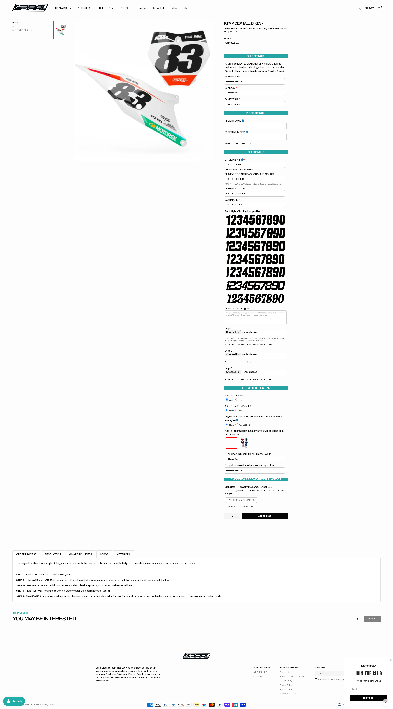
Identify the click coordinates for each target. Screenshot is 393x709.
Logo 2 (228, 350)
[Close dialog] (390, 660)
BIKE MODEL (232, 76)
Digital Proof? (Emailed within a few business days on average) (253, 418)
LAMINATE (231, 200)
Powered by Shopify (46, 705)
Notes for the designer (237, 308)
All (13, 26)
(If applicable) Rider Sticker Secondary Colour (249, 465)
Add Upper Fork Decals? (238, 406)
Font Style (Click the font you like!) (243, 211)
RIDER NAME (233, 120)
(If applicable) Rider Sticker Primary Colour (248, 454)
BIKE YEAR (231, 99)
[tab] (26, 554)
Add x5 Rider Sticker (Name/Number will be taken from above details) (254, 433)
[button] (369, 8)
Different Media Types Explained (239, 170)
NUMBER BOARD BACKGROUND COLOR (249, 174)
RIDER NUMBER (235, 132)
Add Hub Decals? (234, 395)
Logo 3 (228, 368)
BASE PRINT (232, 159)
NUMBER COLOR (235, 188)
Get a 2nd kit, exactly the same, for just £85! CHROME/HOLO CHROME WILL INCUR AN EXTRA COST (254, 491)
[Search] (359, 8)
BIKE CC (230, 88)
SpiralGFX (27, 705)
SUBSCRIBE (368, 698)
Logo (228, 328)
